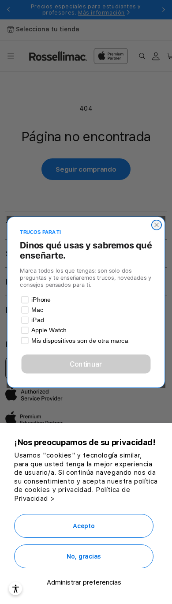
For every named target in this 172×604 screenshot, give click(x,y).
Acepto (83, 525)
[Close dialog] (156, 224)
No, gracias (84, 556)
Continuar (86, 364)
